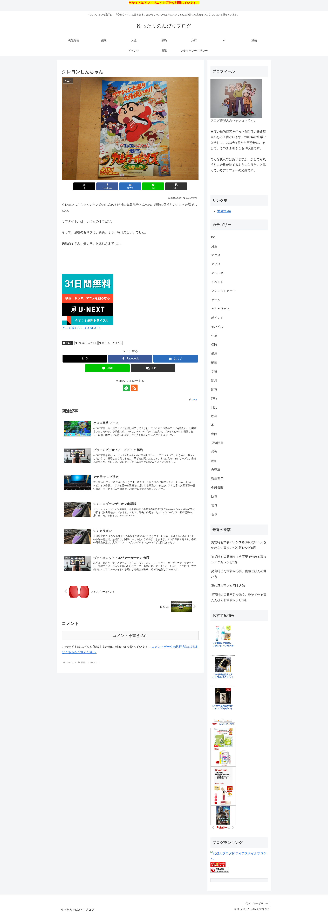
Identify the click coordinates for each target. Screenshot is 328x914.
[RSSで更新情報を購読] (134, 388)
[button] (176, 186)
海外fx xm (224, 211)
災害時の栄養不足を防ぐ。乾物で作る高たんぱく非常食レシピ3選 (238, 597)
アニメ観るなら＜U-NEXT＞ (81, 328)
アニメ (69, 343)
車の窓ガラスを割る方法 (228, 585)
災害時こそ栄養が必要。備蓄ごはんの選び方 (238, 573)
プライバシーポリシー (256, 903)
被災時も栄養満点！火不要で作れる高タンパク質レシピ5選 (238, 559)
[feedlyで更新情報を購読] (126, 388)
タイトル (106, 343)
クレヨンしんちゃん (87, 343)
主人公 (118, 343)
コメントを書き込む (130, 635)
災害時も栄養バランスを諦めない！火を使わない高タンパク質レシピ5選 (238, 545)
